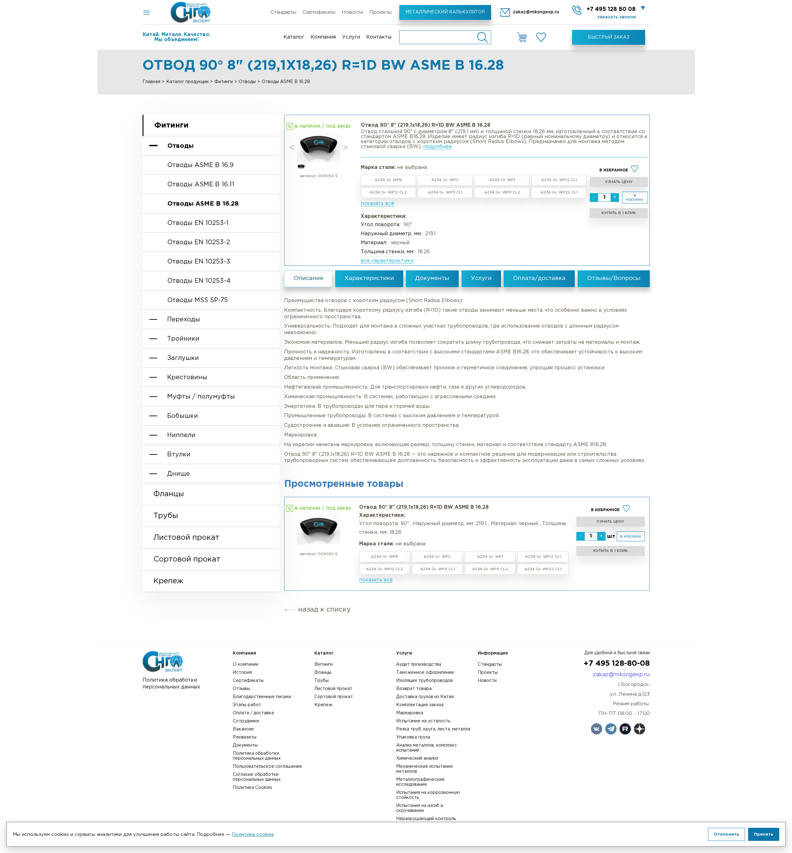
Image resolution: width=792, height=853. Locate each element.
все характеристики (387, 261)
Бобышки (182, 416)
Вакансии (243, 729)
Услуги (351, 37)
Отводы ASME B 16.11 (200, 184)
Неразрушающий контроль (426, 819)
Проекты (380, 12)
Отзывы (241, 689)
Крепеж (168, 581)
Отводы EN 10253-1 (197, 223)
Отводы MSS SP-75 (197, 300)
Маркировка (409, 713)
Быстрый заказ (608, 37)
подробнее (437, 146)
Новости (352, 12)
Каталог (294, 37)
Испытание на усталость (423, 721)
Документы (245, 745)
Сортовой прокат (186, 559)
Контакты (378, 37)
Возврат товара (414, 689)
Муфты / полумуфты (201, 396)
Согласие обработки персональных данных (257, 777)
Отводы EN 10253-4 (199, 281)
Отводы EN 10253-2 (198, 242)
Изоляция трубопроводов (424, 681)
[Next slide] (345, 147)
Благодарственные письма (262, 697)
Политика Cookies (252, 788)
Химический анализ (417, 758)
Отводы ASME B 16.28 (203, 204)
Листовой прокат (186, 537)
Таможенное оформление (425, 672)
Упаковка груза (413, 737)
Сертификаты (318, 12)
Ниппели (181, 435)
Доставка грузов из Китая (425, 697)
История (242, 672)
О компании (245, 664)
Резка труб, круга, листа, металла (433, 729)
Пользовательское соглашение (267, 766)
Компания (323, 37)
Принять (763, 834)
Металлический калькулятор (445, 12)
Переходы (183, 319)
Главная (151, 82)
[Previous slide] (292, 147)
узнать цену (619, 182)
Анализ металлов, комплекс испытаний (426, 747)
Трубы (165, 515)
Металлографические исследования (420, 782)
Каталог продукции (187, 82)
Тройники (183, 339)
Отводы (247, 82)
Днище (178, 474)
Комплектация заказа (419, 705)
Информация (493, 653)
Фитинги (223, 82)
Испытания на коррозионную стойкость (428, 795)
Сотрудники (246, 721)
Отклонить (726, 834)
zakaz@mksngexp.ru (621, 674)
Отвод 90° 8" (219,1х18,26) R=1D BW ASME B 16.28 (424, 507)
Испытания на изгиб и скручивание (419, 808)
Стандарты (283, 12)
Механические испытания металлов (424, 769)
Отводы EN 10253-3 (198, 261)
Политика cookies (253, 834)
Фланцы (168, 494)
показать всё (377, 203)
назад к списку (324, 610)
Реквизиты (244, 737)
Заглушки (183, 358)
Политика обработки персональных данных (257, 756)
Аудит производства (418, 664)
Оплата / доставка (253, 713)
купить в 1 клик (619, 213)
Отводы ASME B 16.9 (200, 165)
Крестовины (187, 377)
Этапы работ (247, 705)
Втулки (178, 454)
